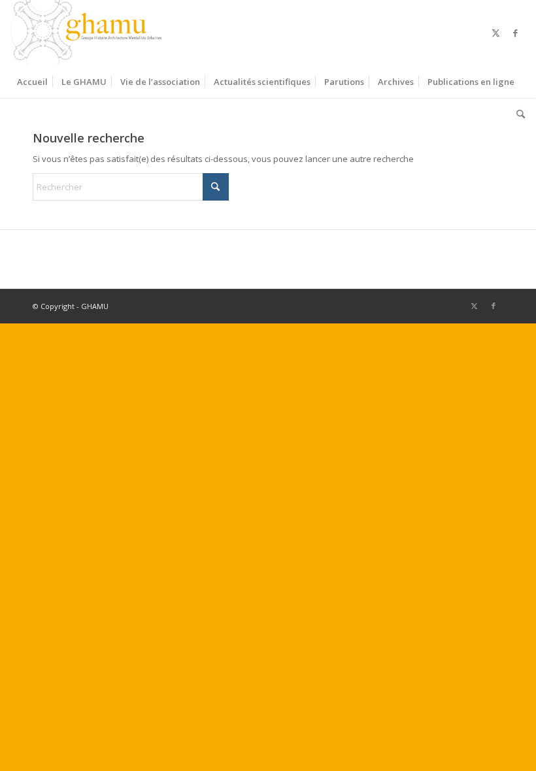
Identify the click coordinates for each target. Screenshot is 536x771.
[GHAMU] (88, 32)
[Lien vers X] (496, 32)
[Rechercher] (517, 114)
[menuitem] (32, 81)
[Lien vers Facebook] (516, 32)
